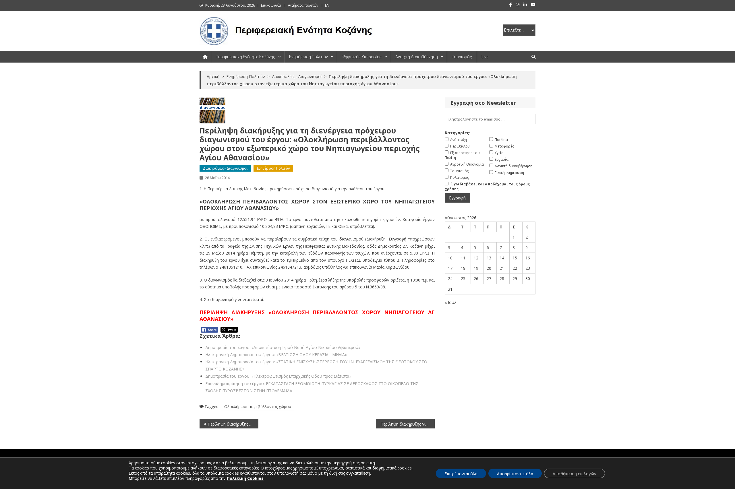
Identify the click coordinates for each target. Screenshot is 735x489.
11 (463, 258)
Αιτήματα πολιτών (303, 5)
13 (489, 258)
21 (502, 268)
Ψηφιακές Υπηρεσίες (362, 57)
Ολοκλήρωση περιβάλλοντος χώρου (257, 406)
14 (502, 258)
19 (476, 268)
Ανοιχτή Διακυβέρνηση (416, 57)
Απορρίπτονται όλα (515, 473)
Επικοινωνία (271, 5)
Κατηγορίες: (457, 132)
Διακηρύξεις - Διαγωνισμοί (225, 168)
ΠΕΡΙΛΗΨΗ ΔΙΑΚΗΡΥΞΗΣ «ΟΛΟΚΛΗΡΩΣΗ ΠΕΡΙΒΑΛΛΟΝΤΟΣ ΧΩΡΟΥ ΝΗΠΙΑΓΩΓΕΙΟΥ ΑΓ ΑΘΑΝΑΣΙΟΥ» (317, 315)
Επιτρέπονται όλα (460, 473)
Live (484, 57)
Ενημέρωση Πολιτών (308, 57)
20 (489, 268)
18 (463, 268)
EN (327, 5)
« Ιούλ (451, 302)
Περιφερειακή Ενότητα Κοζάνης (245, 57)
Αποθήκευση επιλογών (574, 473)
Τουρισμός (462, 57)
